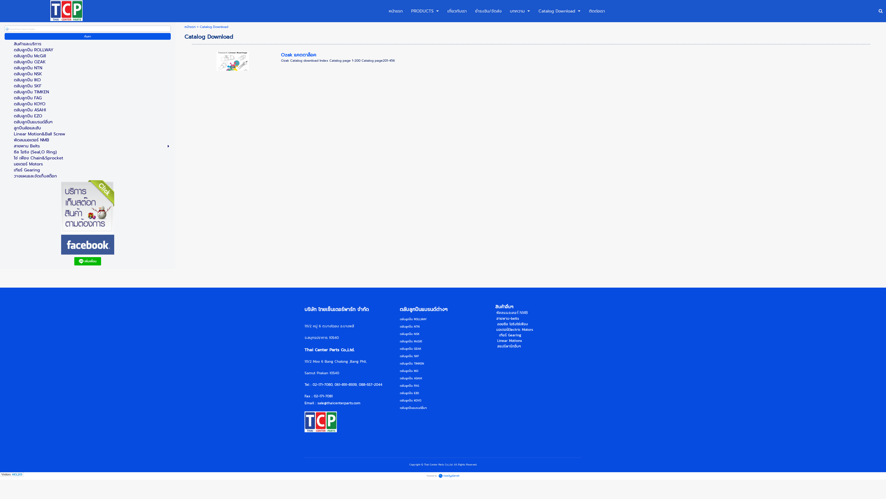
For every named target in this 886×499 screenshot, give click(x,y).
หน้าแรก (190, 26)
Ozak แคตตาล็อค (298, 54)
